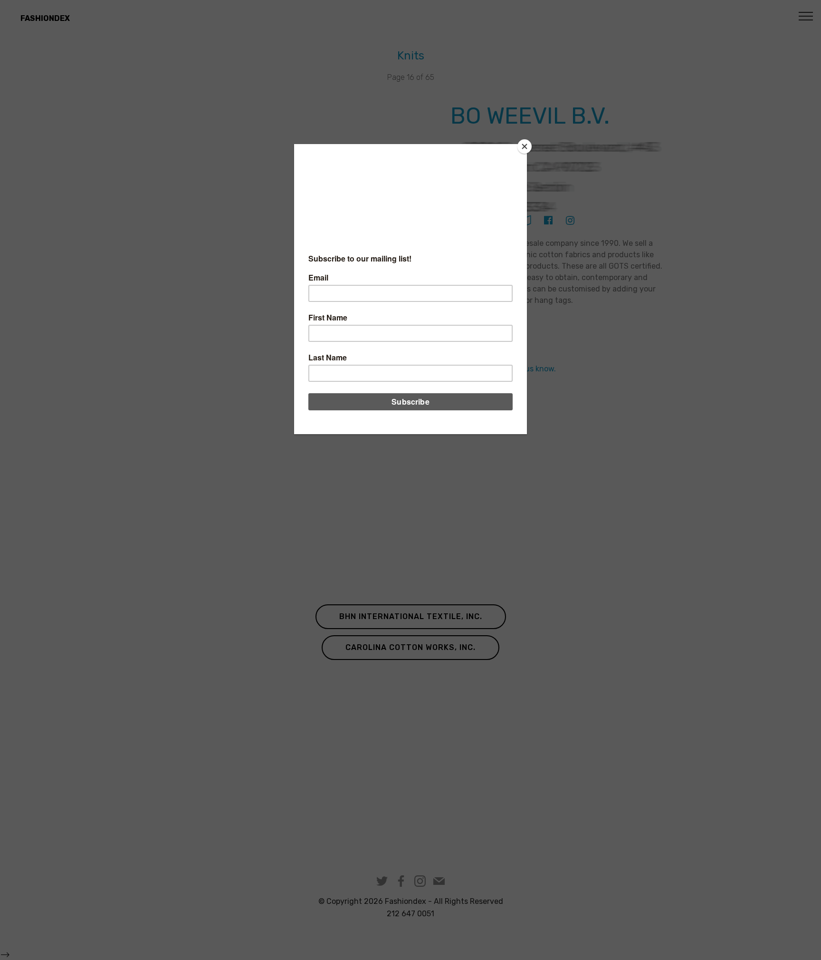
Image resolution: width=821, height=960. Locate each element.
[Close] (524, 146)
